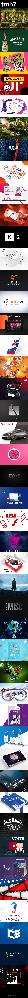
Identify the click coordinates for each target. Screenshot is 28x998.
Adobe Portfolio (16, 995)
